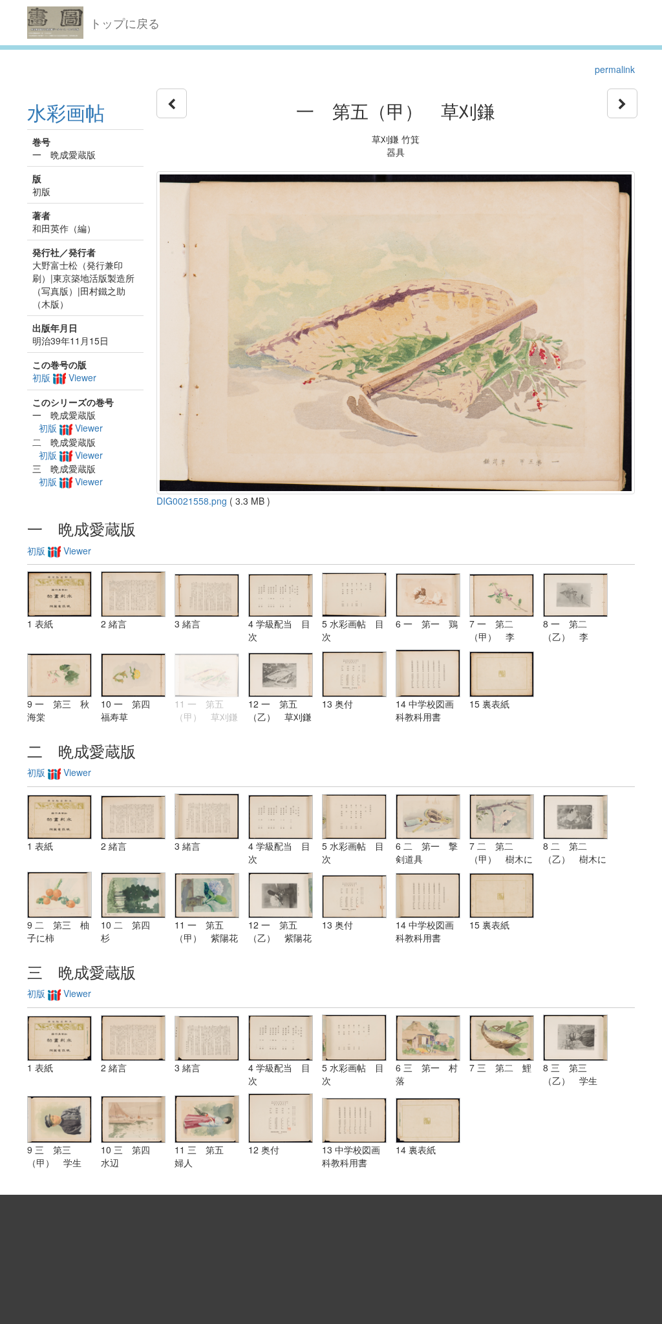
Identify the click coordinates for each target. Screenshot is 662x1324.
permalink (615, 69)
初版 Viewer (64, 377)
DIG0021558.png (191, 500)
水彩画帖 (66, 112)
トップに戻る (125, 22)
